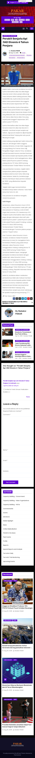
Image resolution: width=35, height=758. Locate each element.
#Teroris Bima (21, 57)
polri (16, 20)
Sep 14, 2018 (18, 336)
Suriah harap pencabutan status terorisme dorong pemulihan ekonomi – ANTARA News (17, 648)
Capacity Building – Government (14, 496)
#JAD (23, 53)
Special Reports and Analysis (12, 549)
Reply (28, 397)
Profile (5, 541)
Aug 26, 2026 (8, 611)
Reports (5, 545)
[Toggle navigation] (23, 28)
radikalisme (15, 22)
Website (5, 471)
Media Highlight (8, 521)
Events (5, 513)
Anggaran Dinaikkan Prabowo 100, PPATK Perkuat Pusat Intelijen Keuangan (17, 607)
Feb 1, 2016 (18, 358)
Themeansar (17, 755)
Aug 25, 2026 (8, 690)
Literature (6, 517)
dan (21, 22)
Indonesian (23, 1)
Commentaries (8, 509)
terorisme (7, 20)
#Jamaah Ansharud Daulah (17, 55)
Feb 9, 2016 (18, 347)
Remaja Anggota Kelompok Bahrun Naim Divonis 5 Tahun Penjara (23, 356)
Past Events (7, 537)
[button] (27, 28)
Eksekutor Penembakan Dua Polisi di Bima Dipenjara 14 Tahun (23, 334)
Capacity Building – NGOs (11, 505)
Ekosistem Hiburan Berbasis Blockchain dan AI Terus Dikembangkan (17, 686)
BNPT (12, 20)
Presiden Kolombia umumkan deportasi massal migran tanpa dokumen (16, 726)
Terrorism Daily (8, 553)
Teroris (27, 20)
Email (5, 460)
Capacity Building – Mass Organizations (16, 501)
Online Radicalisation (10, 529)
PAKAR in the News (9, 533)
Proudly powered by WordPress (12, 753)
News (5, 525)
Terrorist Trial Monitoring (9, 36)
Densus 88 (21, 20)
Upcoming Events (9, 561)
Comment (7, 415)
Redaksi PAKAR (15, 51)
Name (5, 450)
